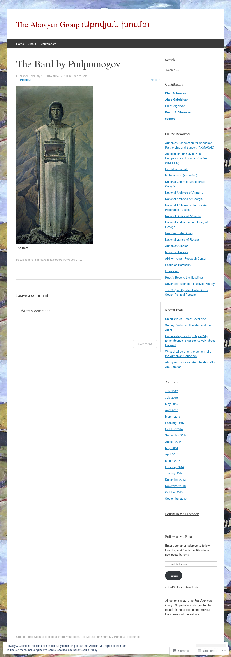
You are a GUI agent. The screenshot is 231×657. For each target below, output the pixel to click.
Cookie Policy (88, 650)
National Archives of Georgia (184, 199)
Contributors (48, 44)
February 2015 (174, 422)
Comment (145, 344)
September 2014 (176, 435)
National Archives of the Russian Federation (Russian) (186, 207)
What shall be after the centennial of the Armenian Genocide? (188, 353)
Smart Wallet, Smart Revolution (185, 319)
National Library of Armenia (183, 216)
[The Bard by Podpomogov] (54, 243)
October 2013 (174, 492)
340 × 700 (61, 76)
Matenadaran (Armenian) (181, 175)
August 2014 (173, 441)
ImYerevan (172, 271)
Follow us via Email (179, 536)
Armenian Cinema (176, 246)
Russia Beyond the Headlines (184, 277)
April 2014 (171, 454)
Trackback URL (71, 259)
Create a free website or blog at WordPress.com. (48, 636)
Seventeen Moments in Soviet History (190, 283)
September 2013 (176, 498)
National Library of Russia (182, 239)
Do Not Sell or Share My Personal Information (111, 636)
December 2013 (175, 479)
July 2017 (171, 391)
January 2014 (174, 473)
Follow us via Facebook (182, 513)
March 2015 (172, 416)
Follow (173, 575)
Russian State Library (179, 233)
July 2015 (171, 397)
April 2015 (171, 410)
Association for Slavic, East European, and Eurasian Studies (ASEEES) (186, 158)
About (32, 44)
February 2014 (174, 467)
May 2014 (171, 448)
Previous (24, 79)
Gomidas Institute (176, 169)
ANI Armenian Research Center (185, 258)
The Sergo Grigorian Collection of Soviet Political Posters (186, 292)
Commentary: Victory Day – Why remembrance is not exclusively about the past (190, 340)
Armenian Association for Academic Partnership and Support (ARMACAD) (189, 145)
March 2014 (172, 460)
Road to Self (79, 76)
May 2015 (171, 404)
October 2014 (174, 429)
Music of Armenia (176, 252)
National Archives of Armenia (184, 192)
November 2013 (175, 486)
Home (20, 44)
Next (156, 79)
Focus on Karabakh (178, 264)
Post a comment (26, 259)
